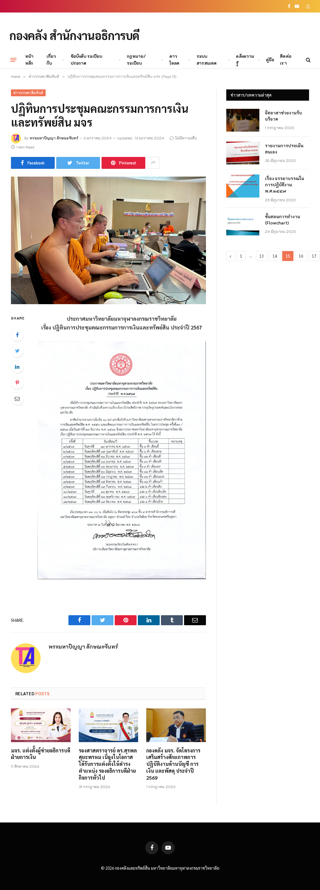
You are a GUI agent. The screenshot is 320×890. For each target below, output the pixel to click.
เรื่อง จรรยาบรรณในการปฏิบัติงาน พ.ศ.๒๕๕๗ (284, 184)
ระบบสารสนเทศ (207, 59)
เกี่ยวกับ (51, 59)
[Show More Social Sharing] (153, 163)
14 (274, 256)
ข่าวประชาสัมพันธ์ (28, 92)
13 (261, 256)
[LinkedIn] (17, 366)
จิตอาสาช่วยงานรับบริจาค (283, 116)
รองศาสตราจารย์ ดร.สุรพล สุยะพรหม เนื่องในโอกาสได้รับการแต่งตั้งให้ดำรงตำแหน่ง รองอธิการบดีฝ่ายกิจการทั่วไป (108, 764)
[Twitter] (17, 350)
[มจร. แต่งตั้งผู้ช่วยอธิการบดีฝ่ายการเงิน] (41, 725)
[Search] (308, 60)
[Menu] (13, 59)
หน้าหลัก (29, 59)
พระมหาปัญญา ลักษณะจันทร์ (54, 137)
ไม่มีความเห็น (186, 137)
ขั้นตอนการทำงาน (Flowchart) (282, 219)
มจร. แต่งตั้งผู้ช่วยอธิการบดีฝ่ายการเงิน (40, 754)
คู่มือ (270, 59)
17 (314, 256)
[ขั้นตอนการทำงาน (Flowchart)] (242, 224)
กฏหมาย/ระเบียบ (136, 59)
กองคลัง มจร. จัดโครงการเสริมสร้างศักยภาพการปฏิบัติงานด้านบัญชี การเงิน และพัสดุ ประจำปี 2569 (173, 764)
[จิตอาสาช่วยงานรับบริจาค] (242, 120)
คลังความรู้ (245, 59)
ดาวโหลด (174, 59)
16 (301, 256)
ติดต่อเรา (285, 59)
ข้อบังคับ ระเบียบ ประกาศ (86, 59)
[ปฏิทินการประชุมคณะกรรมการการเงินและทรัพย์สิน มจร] (108, 240)
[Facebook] (17, 335)
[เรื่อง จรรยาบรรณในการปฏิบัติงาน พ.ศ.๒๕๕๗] (242, 185)
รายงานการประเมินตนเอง (284, 148)
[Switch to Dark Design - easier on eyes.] (308, 6)
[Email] (17, 398)
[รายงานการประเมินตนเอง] (242, 153)
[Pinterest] (17, 382)
